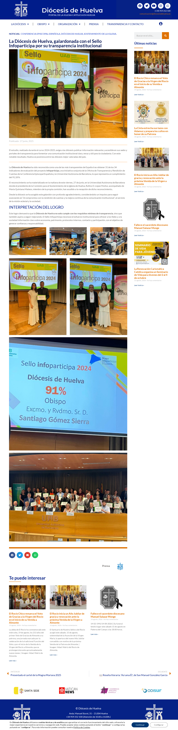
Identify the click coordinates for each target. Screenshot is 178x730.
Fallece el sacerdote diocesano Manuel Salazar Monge (107, 615)
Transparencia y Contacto (125, 24)
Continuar (140, 725)
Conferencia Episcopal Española (40, 33)
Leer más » (13, 661)
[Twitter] (147, 6)
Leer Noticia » (139, 94)
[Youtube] (154, 6)
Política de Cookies (81, 727)
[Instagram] (161, 6)
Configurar (159, 725)
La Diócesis (18, 24)
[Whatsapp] (167, 6)
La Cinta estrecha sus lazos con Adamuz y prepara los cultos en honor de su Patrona (151, 131)
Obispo (42, 24)
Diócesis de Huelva (72, 10)
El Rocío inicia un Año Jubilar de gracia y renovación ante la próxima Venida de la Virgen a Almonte (67, 618)
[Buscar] (165, 35)
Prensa (94, 24)
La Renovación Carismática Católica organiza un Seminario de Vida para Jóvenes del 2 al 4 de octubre (151, 273)
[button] (12, 555)
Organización (67, 24)
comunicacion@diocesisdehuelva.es (155, 14)
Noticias (14, 33)
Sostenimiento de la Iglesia (100, 33)
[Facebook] (140, 6)
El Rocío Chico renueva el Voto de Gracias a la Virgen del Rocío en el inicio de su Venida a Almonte (26, 618)
